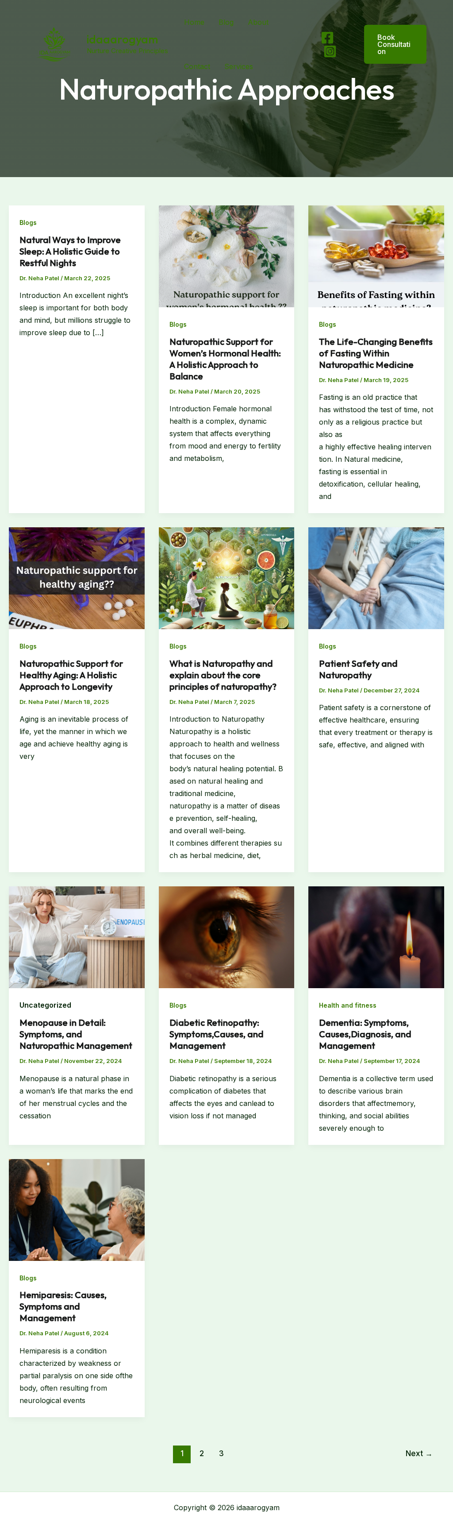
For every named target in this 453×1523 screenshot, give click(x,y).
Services (238, 66)
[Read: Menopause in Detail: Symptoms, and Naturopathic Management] (77, 936)
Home (194, 22)
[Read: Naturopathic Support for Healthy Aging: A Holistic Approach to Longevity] (77, 577)
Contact (197, 66)
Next (419, 1453)
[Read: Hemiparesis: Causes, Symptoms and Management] (77, 1209)
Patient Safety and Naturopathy (358, 669)
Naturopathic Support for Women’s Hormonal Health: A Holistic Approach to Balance (225, 359)
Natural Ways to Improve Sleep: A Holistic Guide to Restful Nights (70, 251)
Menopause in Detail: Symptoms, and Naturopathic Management (75, 1034)
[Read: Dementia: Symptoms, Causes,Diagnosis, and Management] (376, 936)
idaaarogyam (122, 39)
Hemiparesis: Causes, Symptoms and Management (63, 1306)
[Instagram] (330, 51)
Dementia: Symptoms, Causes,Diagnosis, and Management (365, 1034)
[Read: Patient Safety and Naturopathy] (376, 577)
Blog (226, 22)
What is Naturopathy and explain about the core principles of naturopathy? (222, 675)
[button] (389, 44)
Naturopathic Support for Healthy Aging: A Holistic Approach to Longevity (71, 675)
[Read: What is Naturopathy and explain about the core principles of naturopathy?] (227, 577)
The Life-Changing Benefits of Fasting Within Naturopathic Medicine (376, 353)
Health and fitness (347, 1005)
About (258, 22)
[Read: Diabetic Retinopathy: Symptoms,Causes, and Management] (227, 936)
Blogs (28, 222)
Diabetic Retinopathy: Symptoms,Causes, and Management (216, 1034)
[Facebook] (327, 37)
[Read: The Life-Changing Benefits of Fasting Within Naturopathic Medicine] (376, 255)
